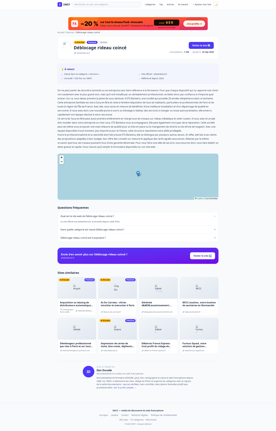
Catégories (150, 4)
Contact (125, 415)
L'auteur (114, 415)
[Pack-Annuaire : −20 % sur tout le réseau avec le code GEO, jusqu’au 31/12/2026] (138, 23)
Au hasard (183, 4)
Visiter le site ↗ (201, 45)
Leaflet (199, 198)
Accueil (60, 32)
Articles (170, 4)
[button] (138, 174)
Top (161, 4)
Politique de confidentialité (164, 415)
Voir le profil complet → (125, 387)
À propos (103, 415)
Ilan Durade (104, 370)
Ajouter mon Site (202, 4)
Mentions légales (140, 415)
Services (70, 32)
